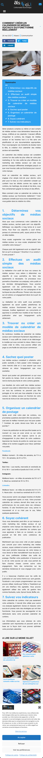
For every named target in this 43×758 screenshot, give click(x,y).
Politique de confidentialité (28, 755)
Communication (27, 36)
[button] (39, 707)
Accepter (21, 737)
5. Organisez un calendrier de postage (22, 114)
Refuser (21, 744)
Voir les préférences (21, 750)
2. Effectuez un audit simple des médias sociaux (22, 95)
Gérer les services (21, 731)
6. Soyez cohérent (16, 119)
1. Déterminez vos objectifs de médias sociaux (22, 89)
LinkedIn (5, 485)
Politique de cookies (11, 755)
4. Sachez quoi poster (18, 109)
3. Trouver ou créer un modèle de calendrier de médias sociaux (22, 103)
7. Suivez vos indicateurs (19, 122)
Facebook (6, 451)
